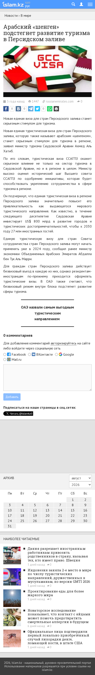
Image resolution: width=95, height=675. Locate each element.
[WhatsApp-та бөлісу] (49, 108)
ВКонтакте (44, 354)
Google (68, 354)
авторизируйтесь (63, 343)
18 (22, 515)
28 (60, 521)
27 (47, 521)
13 (47, 510)
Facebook (18, 354)
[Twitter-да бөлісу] (37, 108)
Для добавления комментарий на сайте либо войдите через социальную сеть (46, 345)
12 (35, 510)
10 (10, 510)
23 (85, 515)
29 (73, 521)
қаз (27, 2)
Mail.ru (16, 359)
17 (10, 515)
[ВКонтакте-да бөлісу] (18, 108)
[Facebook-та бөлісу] (6, 108)
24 (10, 521)
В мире (26, 15)
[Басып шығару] (56, 108)
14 (60, 510)
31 (10, 526)
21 (60, 515)
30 (85, 521)
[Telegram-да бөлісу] (30, 108)
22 (73, 515)
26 (35, 521)
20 (47, 515)
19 (35, 515)
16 (85, 510)
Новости (11, 15)
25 (22, 521)
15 (73, 510)
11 (22, 510)
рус (27, 6)
